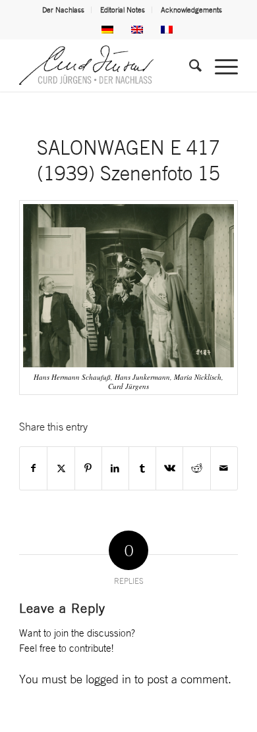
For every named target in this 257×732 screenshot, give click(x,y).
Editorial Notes (122, 9)
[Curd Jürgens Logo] (106, 65)
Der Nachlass (63, 9)
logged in (108, 678)
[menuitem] (64, 10)
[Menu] (220, 65)
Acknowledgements (191, 9)
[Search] (189, 65)
